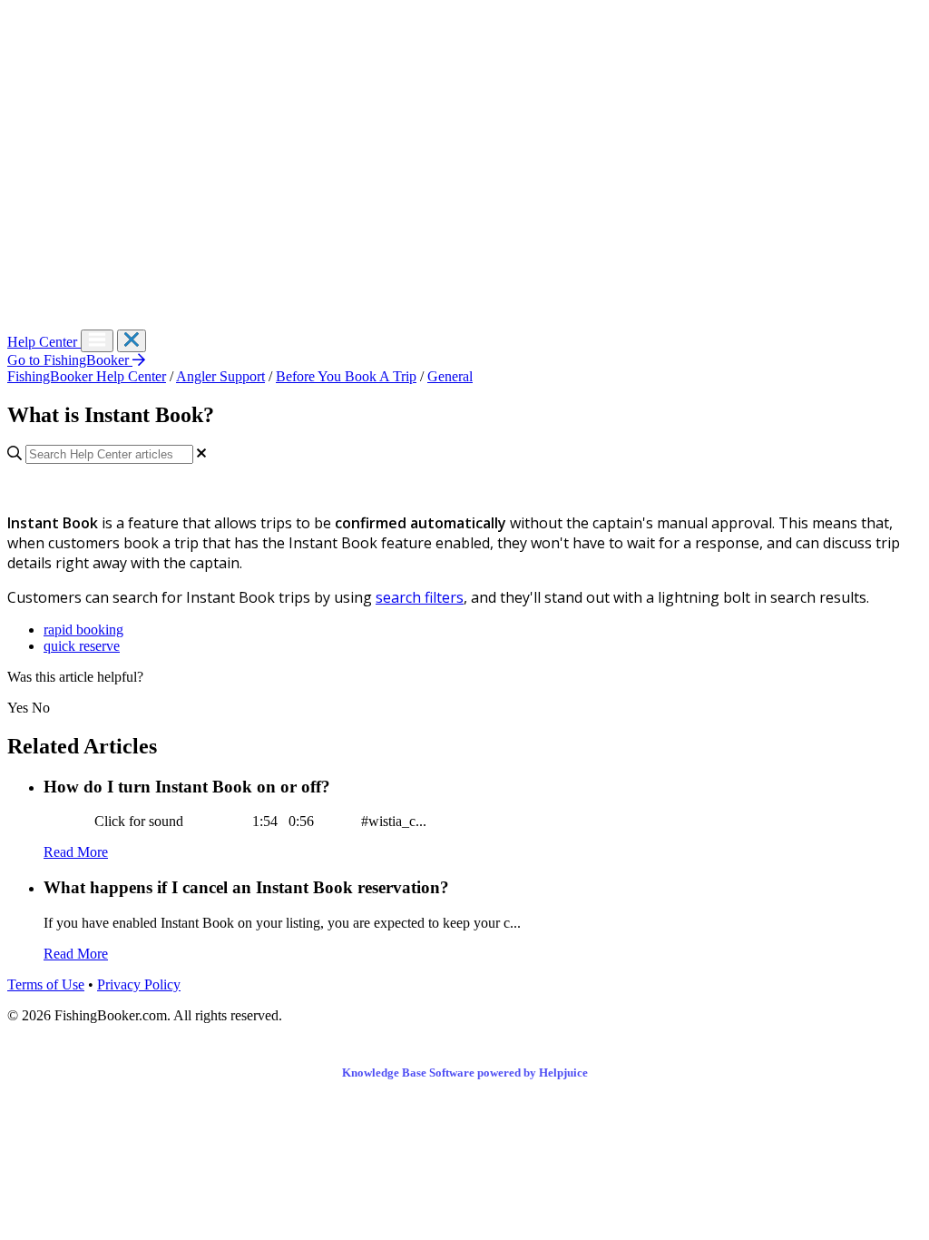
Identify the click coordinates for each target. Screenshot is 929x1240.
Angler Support (220, 376)
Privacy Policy (139, 984)
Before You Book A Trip (346, 376)
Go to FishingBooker (69, 360)
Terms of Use (45, 984)
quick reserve (82, 646)
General (450, 376)
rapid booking (83, 629)
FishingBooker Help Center (86, 376)
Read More (76, 852)
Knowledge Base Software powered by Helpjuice (465, 1072)
